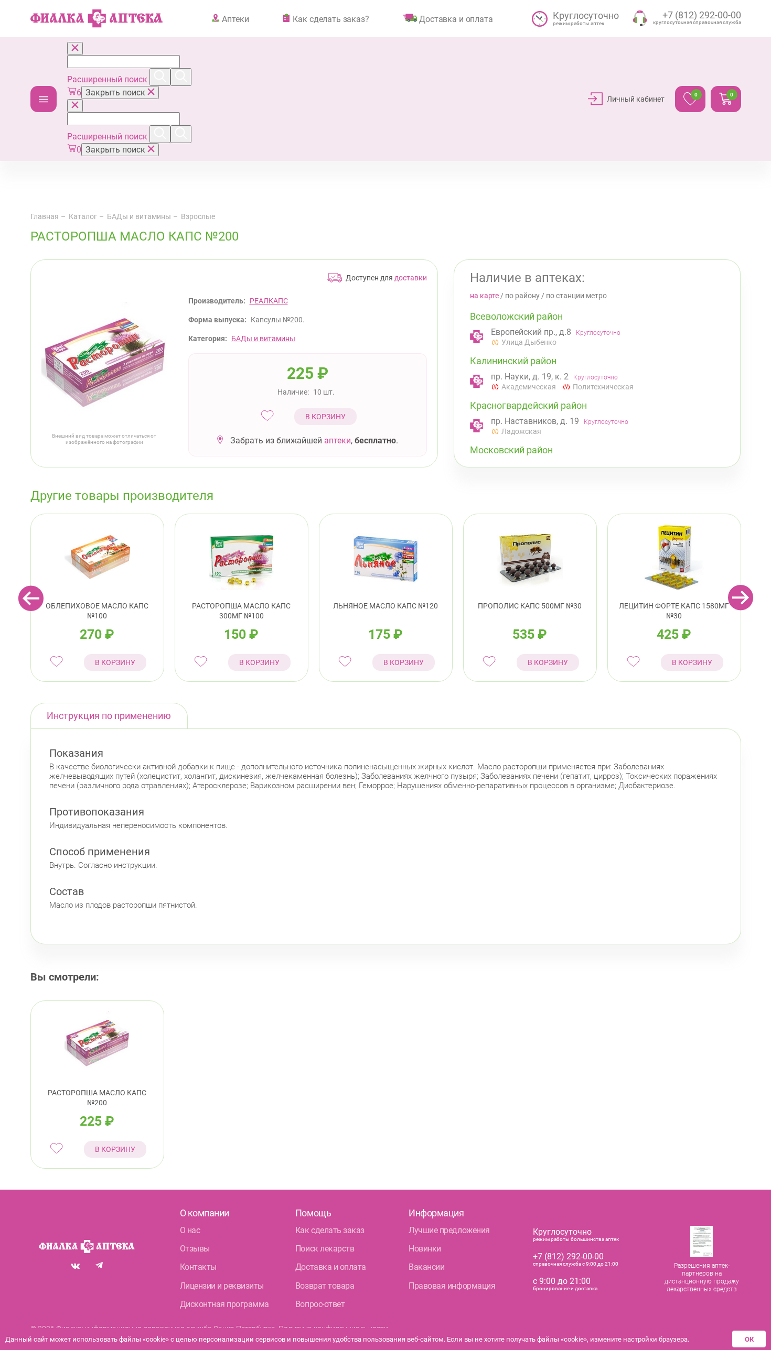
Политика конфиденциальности (333, 1328)
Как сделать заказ (330, 1230)
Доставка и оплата (455, 19)
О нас (190, 1230)
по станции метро (576, 295)
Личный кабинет (636, 99)
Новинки (425, 1249)
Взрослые (198, 216)
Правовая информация (452, 1286)
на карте (484, 295)
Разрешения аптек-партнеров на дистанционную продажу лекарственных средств (702, 1277)
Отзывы (195, 1249)
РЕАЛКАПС (269, 301)
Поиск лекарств (324, 1249)
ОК (749, 1339)
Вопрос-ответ (320, 1304)
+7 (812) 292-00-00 (568, 1256)
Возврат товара (324, 1286)
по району (522, 295)
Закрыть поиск (116, 92)
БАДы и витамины (139, 216)
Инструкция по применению (109, 715)
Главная (44, 216)
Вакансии (426, 1267)
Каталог (43, 99)
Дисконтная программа (224, 1304)
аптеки (337, 440)
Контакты (198, 1267)
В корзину (325, 416)
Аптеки (235, 19)
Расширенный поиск (108, 79)
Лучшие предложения (449, 1230)
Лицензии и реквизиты (222, 1286)
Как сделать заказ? (331, 19)
